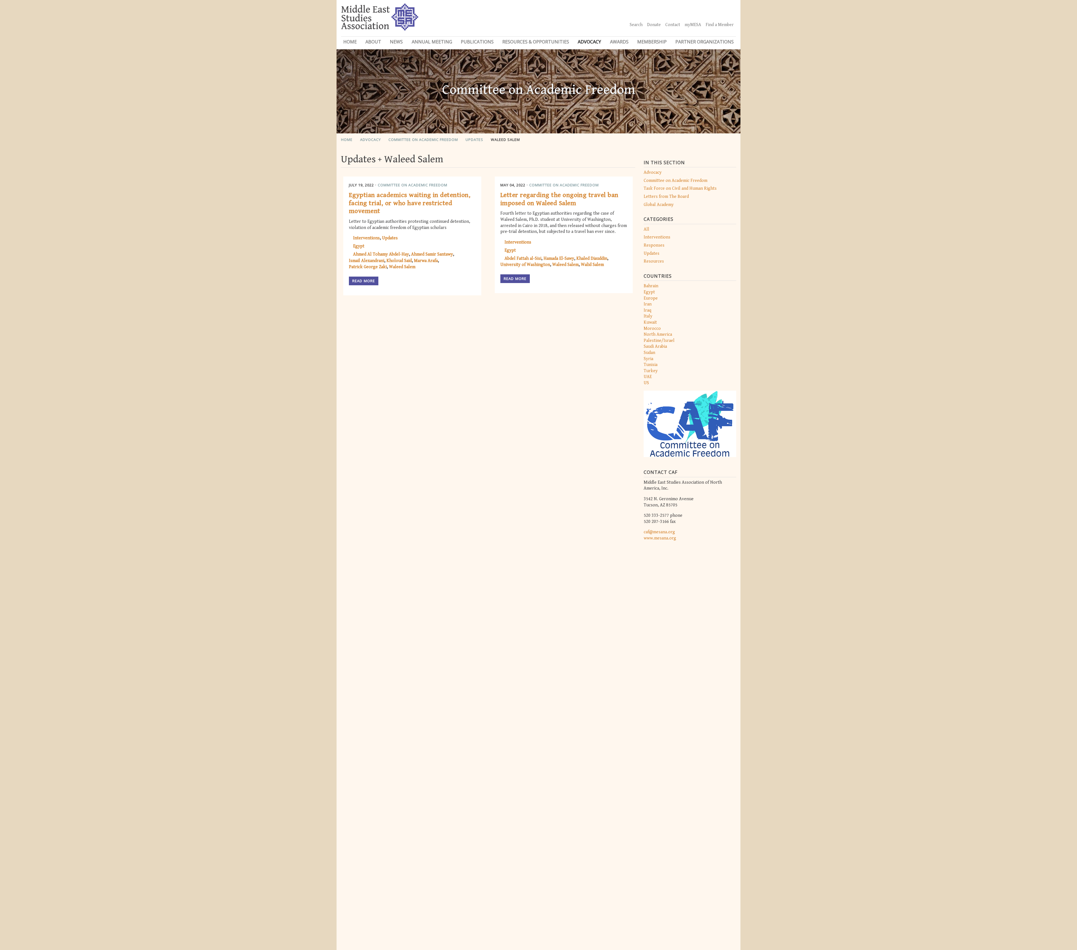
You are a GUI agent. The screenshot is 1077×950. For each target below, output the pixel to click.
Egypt (649, 292)
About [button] (373, 42)
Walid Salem (592, 264)
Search (636, 24)
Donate (654, 24)
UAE (648, 376)
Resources (654, 261)
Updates (474, 139)
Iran (648, 304)
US (646, 383)
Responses (654, 245)
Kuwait (650, 322)
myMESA (693, 24)
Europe (651, 298)
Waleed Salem (505, 139)
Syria (648, 359)
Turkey (651, 371)
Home (350, 42)
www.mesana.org (660, 538)
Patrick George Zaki (368, 267)
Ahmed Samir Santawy (432, 254)
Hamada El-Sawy (559, 258)
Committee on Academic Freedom (423, 139)
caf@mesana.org (659, 532)
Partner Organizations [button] (704, 42)
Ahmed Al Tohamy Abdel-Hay (381, 254)
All (646, 229)
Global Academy (659, 204)
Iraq (647, 310)
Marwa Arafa (426, 260)
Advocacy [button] (589, 42)
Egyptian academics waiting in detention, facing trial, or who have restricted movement (409, 203)
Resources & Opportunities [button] (535, 42)
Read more (363, 280)
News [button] (396, 42)
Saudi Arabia (655, 346)
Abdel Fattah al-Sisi (523, 258)
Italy (648, 316)
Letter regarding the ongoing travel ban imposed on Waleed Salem (559, 199)
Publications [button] (477, 42)
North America (658, 334)
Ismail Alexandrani (366, 260)
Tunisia (650, 364)
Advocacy (370, 139)
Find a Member (720, 24)
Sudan (649, 352)
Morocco (652, 328)
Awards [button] (619, 42)
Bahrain (651, 286)
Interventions (657, 237)
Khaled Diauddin (591, 258)
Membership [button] (652, 42)
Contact (672, 24)
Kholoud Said (399, 260)
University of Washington (525, 264)
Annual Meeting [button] (432, 42)
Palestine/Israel (659, 340)
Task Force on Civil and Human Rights (680, 188)
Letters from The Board (666, 196)
